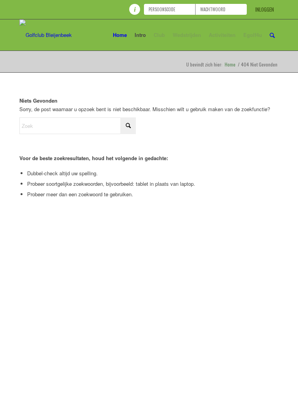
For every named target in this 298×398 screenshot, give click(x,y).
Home (230, 64)
